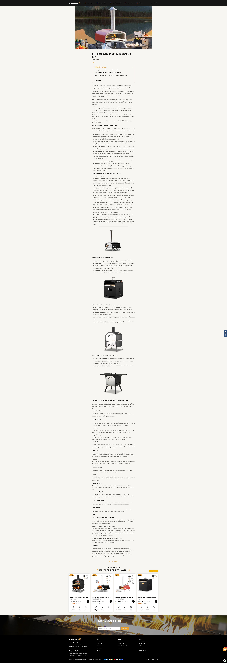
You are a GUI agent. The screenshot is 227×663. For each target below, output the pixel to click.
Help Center (120, 641)
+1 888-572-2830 (72, 648)
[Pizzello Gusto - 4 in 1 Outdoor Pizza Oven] (147, 583)
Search (70, 659)
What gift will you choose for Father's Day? (106, 70)
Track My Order (121, 643)
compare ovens (153, 570)
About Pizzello (142, 641)
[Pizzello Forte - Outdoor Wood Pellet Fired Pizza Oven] (102, 583)
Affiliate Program (142, 650)
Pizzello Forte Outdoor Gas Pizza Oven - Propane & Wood (124, 598)
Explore (98, 650)
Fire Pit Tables (99, 643)
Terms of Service (91, 659)
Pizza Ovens (99, 641)
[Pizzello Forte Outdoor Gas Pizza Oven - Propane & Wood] (125, 583)
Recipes (140, 645)
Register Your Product (122, 645)
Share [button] (94, 62)
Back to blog (114, 561)
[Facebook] (73, 642)
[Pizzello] (81, 639)
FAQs (96, 78)
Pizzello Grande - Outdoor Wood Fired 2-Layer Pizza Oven (79, 598)
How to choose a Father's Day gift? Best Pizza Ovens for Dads (111, 75)
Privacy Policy (98, 659)
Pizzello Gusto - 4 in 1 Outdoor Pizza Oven (147, 598)
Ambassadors (142, 643)
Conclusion (98, 80)
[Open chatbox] (224, 660)
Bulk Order (141, 648)
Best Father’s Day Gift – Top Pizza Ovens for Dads (108, 72)
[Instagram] (70, 642)
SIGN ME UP (124, 628)
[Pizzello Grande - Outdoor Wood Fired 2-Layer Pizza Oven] (79, 583)
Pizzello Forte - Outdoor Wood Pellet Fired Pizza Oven (101, 598)
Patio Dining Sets (100, 645)
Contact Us (120, 648)
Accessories (99, 648)
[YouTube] (77, 642)
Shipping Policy (83, 659)
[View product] (88, 601)
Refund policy (76, 659)
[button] (88, 3)
